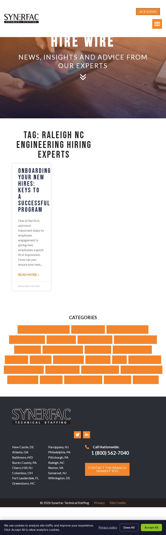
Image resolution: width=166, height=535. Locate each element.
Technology (51, 380)
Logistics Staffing (68, 360)
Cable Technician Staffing (127, 329)
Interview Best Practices (63, 350)
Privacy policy (108, 527)
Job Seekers (16, 360)
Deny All (129, 527)
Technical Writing (23, 380)
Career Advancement (27, 339)
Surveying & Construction (141, 370)
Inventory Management (132, 350)
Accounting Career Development (43, 329)
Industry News (27, 350)
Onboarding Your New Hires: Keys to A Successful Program (34, 190)
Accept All (151, 527)
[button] (157, 24)
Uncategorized (117, 380)
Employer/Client (61, 339)
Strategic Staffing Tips (100, 370)
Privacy (99, 503)
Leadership (40, 360)
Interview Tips (98, 350)
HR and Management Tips (135, 339)
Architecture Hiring (88, 329)
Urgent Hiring (145, 380)
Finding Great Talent (95, 339)
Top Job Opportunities (83, 380)
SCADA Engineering (62, 370)
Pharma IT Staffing (145, 360)
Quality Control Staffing (23, 370)
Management (98, 360)
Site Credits (118, 503)
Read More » (28, 274)
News (119, 360)
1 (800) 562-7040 (110, 453)
